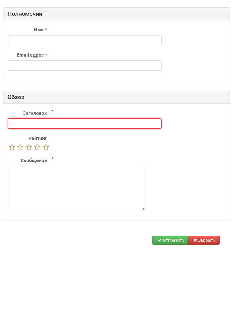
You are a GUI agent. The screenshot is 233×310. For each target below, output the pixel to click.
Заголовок (35, 113)
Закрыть (207, 240)
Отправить (174, 240)
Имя (40, 30)
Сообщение (34, 160)
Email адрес (32, 55)
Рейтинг (38, 138)
